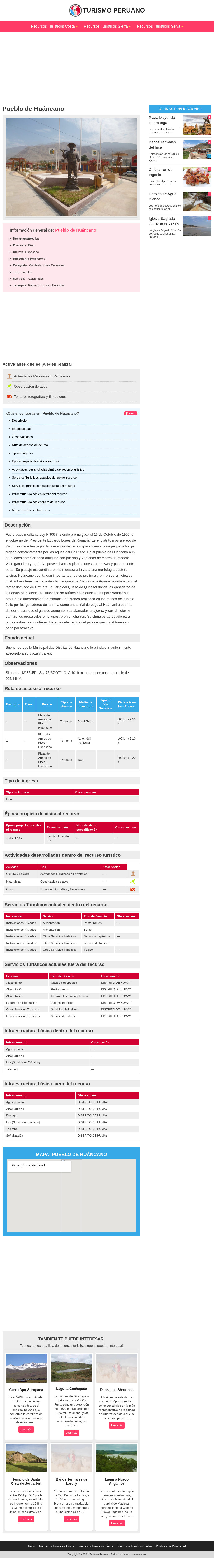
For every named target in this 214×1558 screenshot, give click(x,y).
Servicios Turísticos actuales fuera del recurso (43, 485)
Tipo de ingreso (22, 453)
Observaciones (22, 437)
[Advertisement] (107, 61)
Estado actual (21, 428)
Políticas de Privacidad (171, 1546)
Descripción (20, 420)
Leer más (26, 1429)
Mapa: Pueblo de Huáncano (31, 510)
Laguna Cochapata (71, 1389)
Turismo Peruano (114, 10)
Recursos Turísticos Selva (158, 26)
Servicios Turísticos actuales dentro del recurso (44, 477)
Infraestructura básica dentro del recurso (39, 494)
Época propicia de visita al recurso (35, 461)
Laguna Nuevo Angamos (117, 1481)
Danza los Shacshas (116, 1390)
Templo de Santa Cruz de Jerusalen (26, 1481)
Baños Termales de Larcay (71, 1481)
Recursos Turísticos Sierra (106, 26)
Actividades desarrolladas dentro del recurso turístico (48, 469)
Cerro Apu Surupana (26, 1390)
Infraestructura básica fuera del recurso (38, 502)
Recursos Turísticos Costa (53, 26)
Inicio (31, 1546)
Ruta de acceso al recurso (30, 445)
